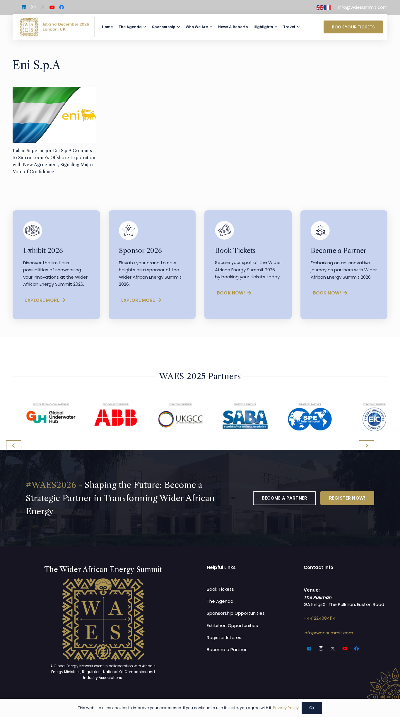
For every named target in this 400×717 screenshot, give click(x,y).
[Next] (367, 446)
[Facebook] (61, 7)
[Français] (328, 7)
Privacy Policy (286, 708)
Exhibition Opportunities (232, 625)
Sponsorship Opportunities (236, 613)
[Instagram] (33, 7)
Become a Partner (227, 649)
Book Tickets (220, 589)
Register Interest (225, 637)
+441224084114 (320, 618)
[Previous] (14, 446)
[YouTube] (52, 7)
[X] (42, 7)
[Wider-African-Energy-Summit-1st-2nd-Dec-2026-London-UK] (54, 27)
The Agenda (220, 601)
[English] (320, 7)
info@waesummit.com (328, 633)
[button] (144, 27)
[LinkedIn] (24, 7)
